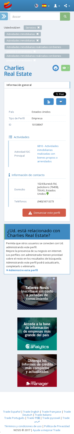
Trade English (31, 411)
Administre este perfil (23, 270)
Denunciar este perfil (46, 213)
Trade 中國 (33, 418)
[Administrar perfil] (49, 101)
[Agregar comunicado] (61, 101)
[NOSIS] (36, 5)
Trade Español (12, 411)
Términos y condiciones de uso (23, 426)
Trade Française (51, 411)
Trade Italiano (43, 415)
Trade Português (14, 418)
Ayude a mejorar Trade (46, 430)
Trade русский (51, 418)
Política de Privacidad (57, 426)
